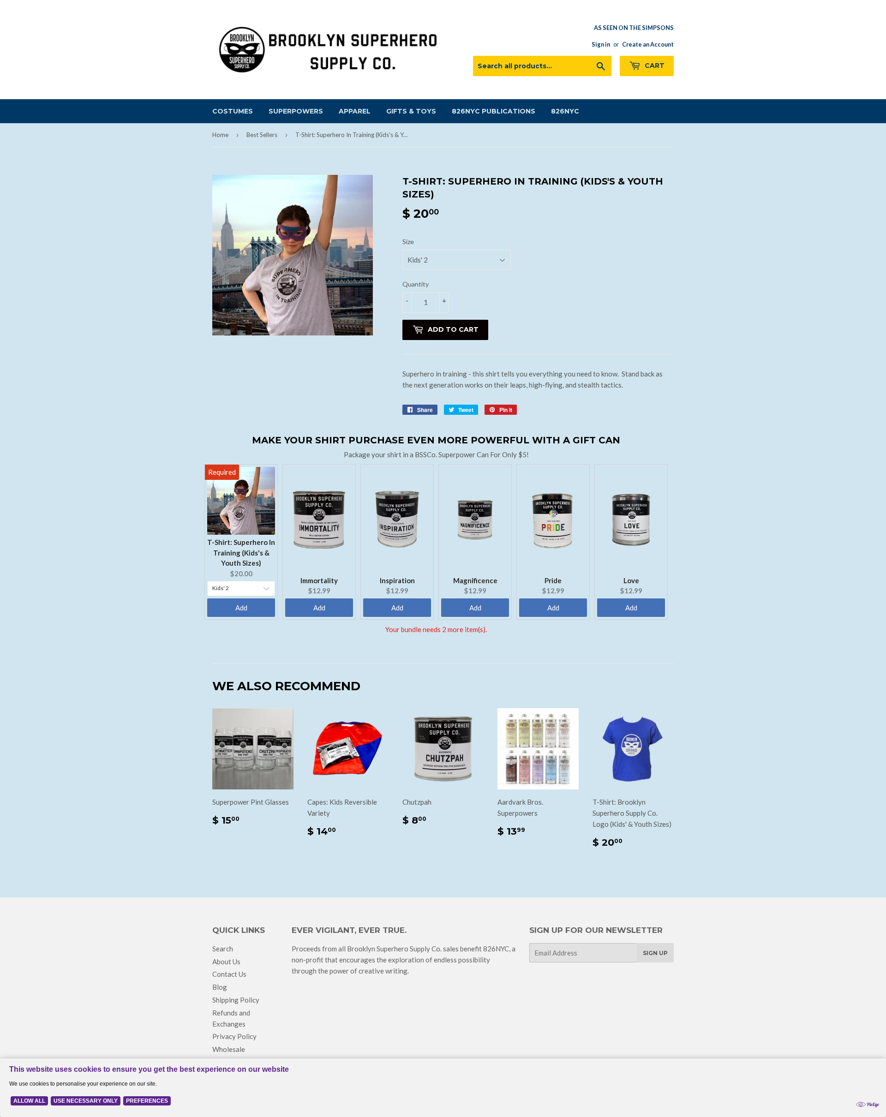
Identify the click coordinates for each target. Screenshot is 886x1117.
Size (408, 241)
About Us (226, 961)
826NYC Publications (493, 111)
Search (222, 948)
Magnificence (475, 580)
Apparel (355, 111)
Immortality (319, 580)
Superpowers (296, 111)
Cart (653, 65)
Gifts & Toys (411, 111)
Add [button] (241, 607)
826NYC (565, 111)
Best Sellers (261, 134)
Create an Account (648, 44)
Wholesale (228, 1049)
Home (220, 134)
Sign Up (655, 953)
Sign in (601, 44)
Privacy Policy (234, 1036)
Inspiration (397, 580)
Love (631, 580)
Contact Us (229, 974)
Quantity (415, 284)
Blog (219, 987)
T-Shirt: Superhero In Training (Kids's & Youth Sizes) (241, 552)
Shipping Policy (235, 1000)
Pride (553, 580)
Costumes (232, 111)
